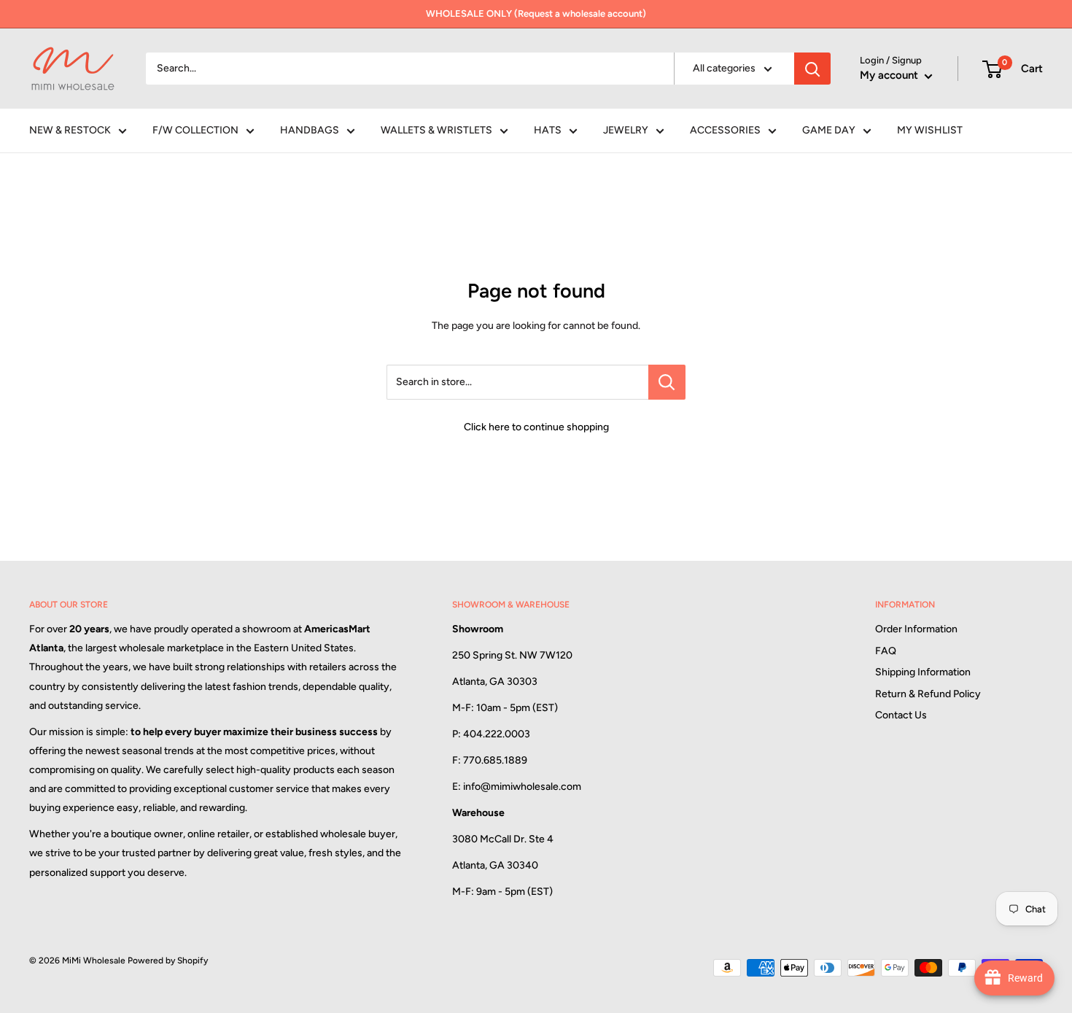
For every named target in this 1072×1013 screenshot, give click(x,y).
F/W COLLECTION (195, 130)
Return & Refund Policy (928, 694)
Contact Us (901, 715)
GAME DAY (828, 130)
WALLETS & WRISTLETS (436, 130)
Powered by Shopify (168, 960)
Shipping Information (923, 672)
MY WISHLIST (930, 130)
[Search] (812, 69)
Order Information (916, 629)
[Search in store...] (666, 382)
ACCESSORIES (725, 130)
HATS (548, 130)
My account (890, 75)
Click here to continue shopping (536, 427)
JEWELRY (625, 130)
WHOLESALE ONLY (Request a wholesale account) (536, 13)
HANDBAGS (309, 130)
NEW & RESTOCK (70, 130)
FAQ (885, 651)
